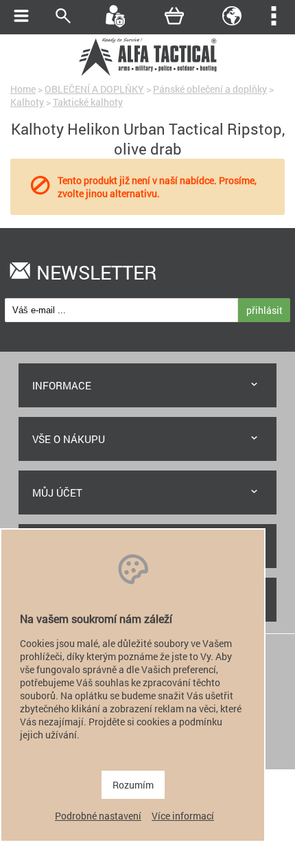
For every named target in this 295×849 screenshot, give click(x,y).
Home (23, 88)
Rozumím (133, 784)
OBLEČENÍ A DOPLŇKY (94, 88)
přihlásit (264, 310)
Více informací (183, 815)
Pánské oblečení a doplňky (210, 88)
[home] (147, 73)
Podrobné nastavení (98, 815)
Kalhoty (27, 102)
